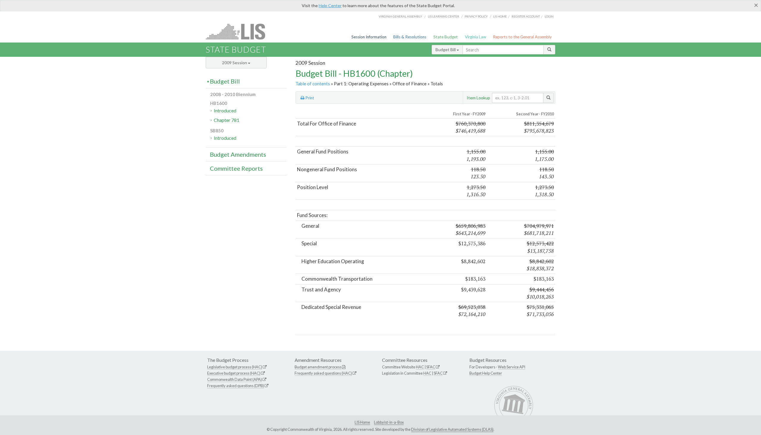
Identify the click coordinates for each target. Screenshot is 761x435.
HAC (420, 367)
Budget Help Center (485, 373)
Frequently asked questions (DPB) (235, 385)
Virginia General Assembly (400, 16)
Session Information (368, 36)
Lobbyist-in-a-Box (389, 422)
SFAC (430, 367)
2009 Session (235, 62)
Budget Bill (446, 49)
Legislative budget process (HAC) (234, 367)
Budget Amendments (238, 154)
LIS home (500, 16)
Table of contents (312, 83)
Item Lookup (478, 97)
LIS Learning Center (443, 16)
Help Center (330, 5)
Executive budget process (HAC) (233, 373)
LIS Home (362, 422)
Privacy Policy (476, 16)
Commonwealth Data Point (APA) (234, 379)
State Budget (445, 36)
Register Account (526, 16)
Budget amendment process (318, 367)
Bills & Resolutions (409, 36)
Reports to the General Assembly (522, 36)
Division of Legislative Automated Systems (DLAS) (452, 429)
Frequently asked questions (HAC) (323, 373)
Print (309, 97)
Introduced (225, 110)
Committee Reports (236, 168)
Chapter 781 (226, 120)
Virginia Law (475, 36)
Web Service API (511, 367)
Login (549, 16)
